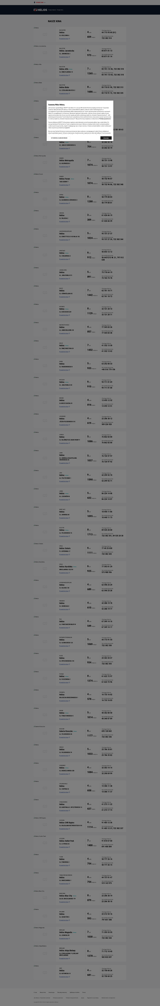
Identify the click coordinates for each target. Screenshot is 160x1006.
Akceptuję (106, 138)
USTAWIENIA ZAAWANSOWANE (59, 138)
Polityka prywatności (105, 118)
